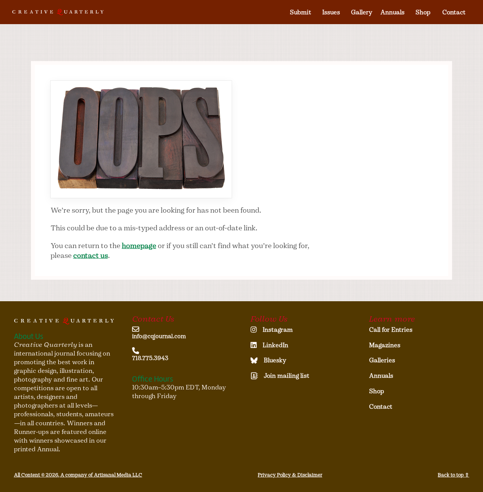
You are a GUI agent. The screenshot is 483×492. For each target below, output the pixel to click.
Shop (423, 12)
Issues (331, 12)
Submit (300, 12)
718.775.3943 (150, 358)
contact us (90, 255)
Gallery (361, 12)
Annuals (392, 12)
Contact (454, 12)
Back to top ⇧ (453, 475)
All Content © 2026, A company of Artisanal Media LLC (78, 475)
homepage (139, 245)
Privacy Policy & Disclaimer (290, 475)
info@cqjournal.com (159, 336)
